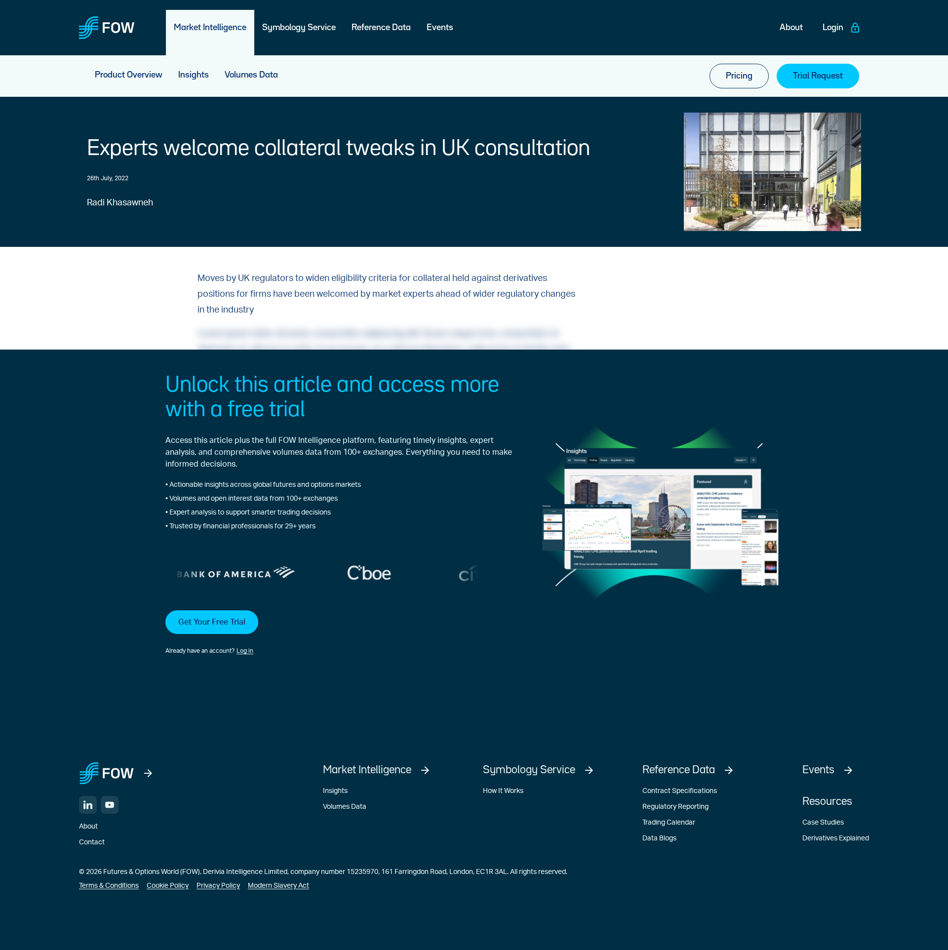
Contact (92, 842)
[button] (338, 633)
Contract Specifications (679, 791)
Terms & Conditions (109, 885)
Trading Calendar (668, 822)
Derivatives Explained (835, 838)
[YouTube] (109, 805)
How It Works (503, 791)
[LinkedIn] (88, 805)
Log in (245, 651)
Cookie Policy (168, 885)
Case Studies (823, 822)
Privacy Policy (218, 885)
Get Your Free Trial (211, 622)
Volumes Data (344, 806)
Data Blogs (659, 838)
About (88, 826)
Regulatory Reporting (675, 806)
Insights (335, 791)
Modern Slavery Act (278, 885)
